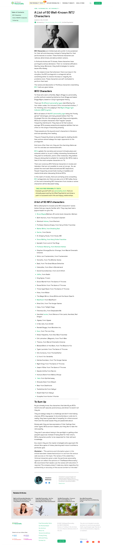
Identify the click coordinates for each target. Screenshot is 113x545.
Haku (39, 378)
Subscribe (98, 3)
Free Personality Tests (36, 3)
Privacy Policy (43, 535)
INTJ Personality (53, 8)
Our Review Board (44, 525)
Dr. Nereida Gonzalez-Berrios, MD (52, 22)
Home (35, 8)
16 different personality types (52, 103)
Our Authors (42, 528)
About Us (41, 530)
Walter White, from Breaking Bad (48, 229)
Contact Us (42, 540)
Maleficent (40, 300)
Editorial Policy (43, 538)
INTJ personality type (57, 114)
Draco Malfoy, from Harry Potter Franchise (51, 239)
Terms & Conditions (44, 533)
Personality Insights (68, 3)
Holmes (46, 221)
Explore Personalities (53, 3)
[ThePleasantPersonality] (17, 3)
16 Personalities (43, 8)
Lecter (45, 314)
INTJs (36, 151)
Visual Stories (80, 3)
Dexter (39, 232)
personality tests (60, 191)
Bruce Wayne (41, 214)
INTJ (35, 87)
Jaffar (39, 274)
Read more (62, 483)
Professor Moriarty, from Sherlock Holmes (51, 247)
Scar (38, 331)
